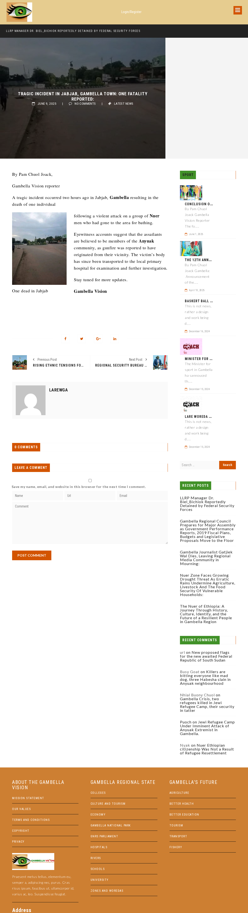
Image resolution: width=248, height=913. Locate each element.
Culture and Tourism (108, 803)
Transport (178, 836)
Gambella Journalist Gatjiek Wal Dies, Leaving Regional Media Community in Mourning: (206, 558)
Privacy (18, 841)
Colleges (98, 793)
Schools (98, 869)
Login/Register (131, 12)
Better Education (184, 814)
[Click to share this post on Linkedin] (114, 339)
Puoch (186, 722)
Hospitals (99, 847)
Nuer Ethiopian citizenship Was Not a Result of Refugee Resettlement (207, 749)
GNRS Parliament (104, 836)
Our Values (21, 809)
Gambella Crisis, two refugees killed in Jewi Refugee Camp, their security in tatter (207, 704)
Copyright (21, 830)
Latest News (123, 103)
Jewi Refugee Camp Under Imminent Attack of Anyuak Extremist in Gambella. (207, 728)
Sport (188, 175)
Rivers (96, 858)
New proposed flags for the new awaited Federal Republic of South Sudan (206, 656)
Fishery (176, 847)
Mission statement (28, 798)
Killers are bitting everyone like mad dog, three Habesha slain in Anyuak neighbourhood (205, 677)
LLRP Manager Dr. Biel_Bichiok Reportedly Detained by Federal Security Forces (73, 31)
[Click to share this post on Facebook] (65, 339)
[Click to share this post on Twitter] (82, 339)
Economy (98, 814)
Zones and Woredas (107, 890)
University (100, 880)
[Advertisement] (90, 594)
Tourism (176, 825)
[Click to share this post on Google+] (98, 339)
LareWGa (58, 390)
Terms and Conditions (31, 820)
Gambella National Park (111, 825)
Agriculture (179, 793)
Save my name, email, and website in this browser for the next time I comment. (79, 487)
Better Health (182, 803)
